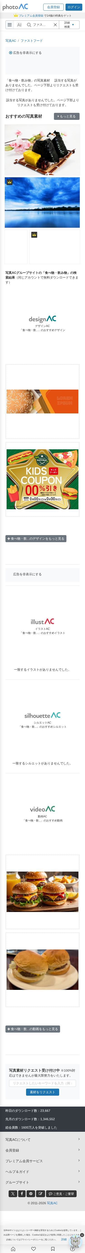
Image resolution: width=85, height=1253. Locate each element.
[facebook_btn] (22, 1193)
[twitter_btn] (13, 1193)
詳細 (64, 1239)
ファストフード (32, 40)
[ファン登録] (33, 1249)
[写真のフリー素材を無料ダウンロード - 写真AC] (15, 7)
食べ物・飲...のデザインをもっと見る (37, 538)
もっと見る (68, 116)
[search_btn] (29, 25)
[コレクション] (52, 1249)
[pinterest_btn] (31, 1193)
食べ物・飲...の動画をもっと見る (34, 1029)
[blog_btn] (40, 1193)
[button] (53, 7)
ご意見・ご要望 (63, 1194)
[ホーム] (13, 1249)
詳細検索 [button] (69, 24)
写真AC (10, 40)
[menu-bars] (10, 24)
